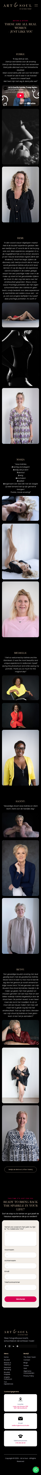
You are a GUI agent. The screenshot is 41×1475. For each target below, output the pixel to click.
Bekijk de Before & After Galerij (20, 1169)
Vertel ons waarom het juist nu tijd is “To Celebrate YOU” (19, 1228)
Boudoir (7, 1360)
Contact (26, 1360)
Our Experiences (8, 1383)
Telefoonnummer (12, 1282)
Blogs (25, 1363)
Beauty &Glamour (7, 1364)
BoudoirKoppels (7, 1373)
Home (6, 1357)
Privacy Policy (28, 1376)
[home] (19, 5)
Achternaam (10, 1261)
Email (6, 1271)
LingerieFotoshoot (8, 1378)
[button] (36, 5)
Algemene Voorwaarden (28, 1372)
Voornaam (9, 1250)
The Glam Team (29, 1357)
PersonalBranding (7, 1368)
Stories (26, 1365)
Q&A (25, 1368)
